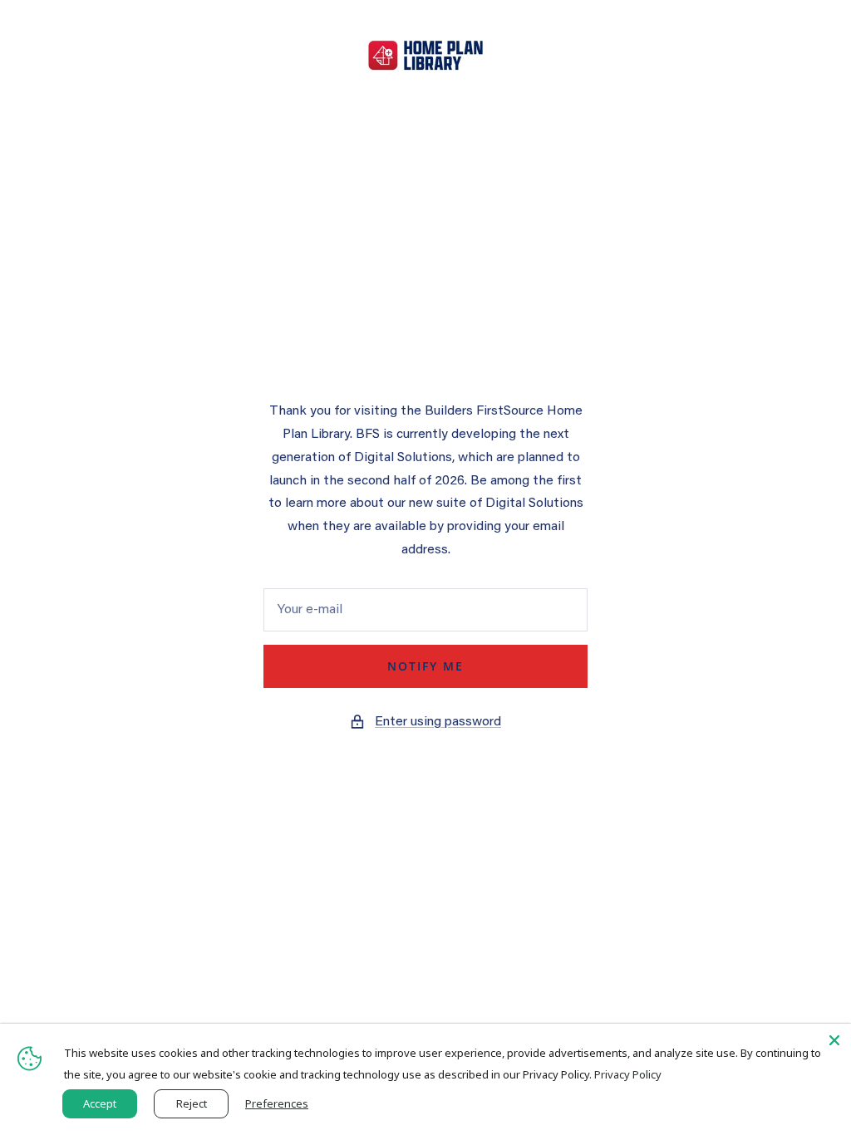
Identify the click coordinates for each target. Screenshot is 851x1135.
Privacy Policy (628, 1074)
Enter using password (438, 722)
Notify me (425, 666)
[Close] (834, 1040)
